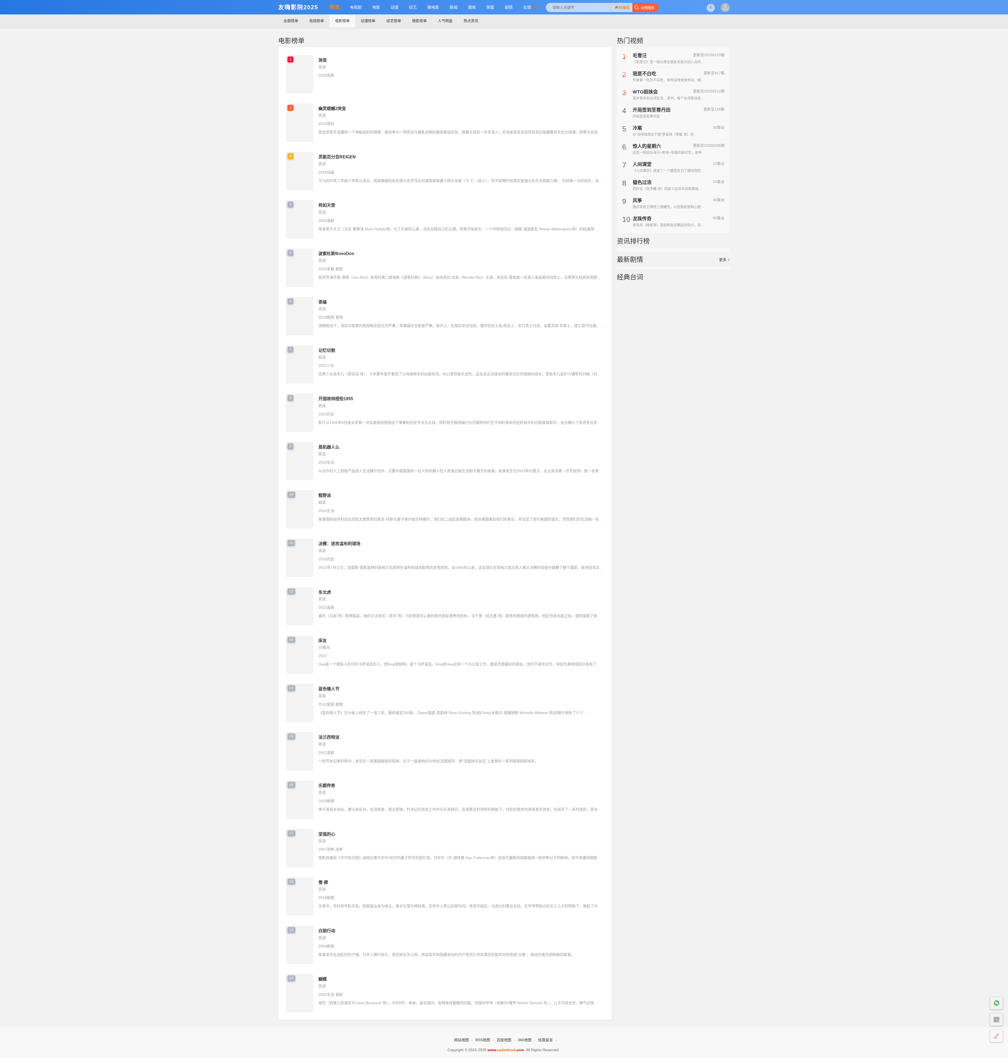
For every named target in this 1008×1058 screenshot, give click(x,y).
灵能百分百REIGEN (337, 157)
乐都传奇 (326, 785)
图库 (472, 7)
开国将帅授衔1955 (335, 399)
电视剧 (356, 7)
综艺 (413, 7)
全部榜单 (291, 21)
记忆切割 (326, 350)
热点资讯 (471, 21)
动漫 (394, 7)
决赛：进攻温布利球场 (339, 543)
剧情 (509, 7)
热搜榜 (624, 7)
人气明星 (445, 21)
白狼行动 (326, 931)
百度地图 (504, 1040)
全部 (527, 7)
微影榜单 (419, 21)
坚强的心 (326, 834)
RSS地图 (482, 1040)
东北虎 (324, 592)
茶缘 (322, 302)
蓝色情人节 (328, 689)
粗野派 (324, 495)
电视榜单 (316, 21)
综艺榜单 (393, 21)
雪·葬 (323, 882)
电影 (376, 7)
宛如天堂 (326, 205)
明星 (490, 7)
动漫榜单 (368, 21)
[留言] (996, 1036)
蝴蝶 (322, 979)
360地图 (525, 1040)
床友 (322, 640)
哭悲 (322, 60)
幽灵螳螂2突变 (332, 108)
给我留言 (545, 1040)
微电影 (433, 7)
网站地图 (461, 1040)
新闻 (454, 7)
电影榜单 (342, 21)
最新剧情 (630, 259)
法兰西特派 (328, 737)
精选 (334, 7)
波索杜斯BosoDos (336, 253)
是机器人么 (328, 447)
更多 (724, 260)
